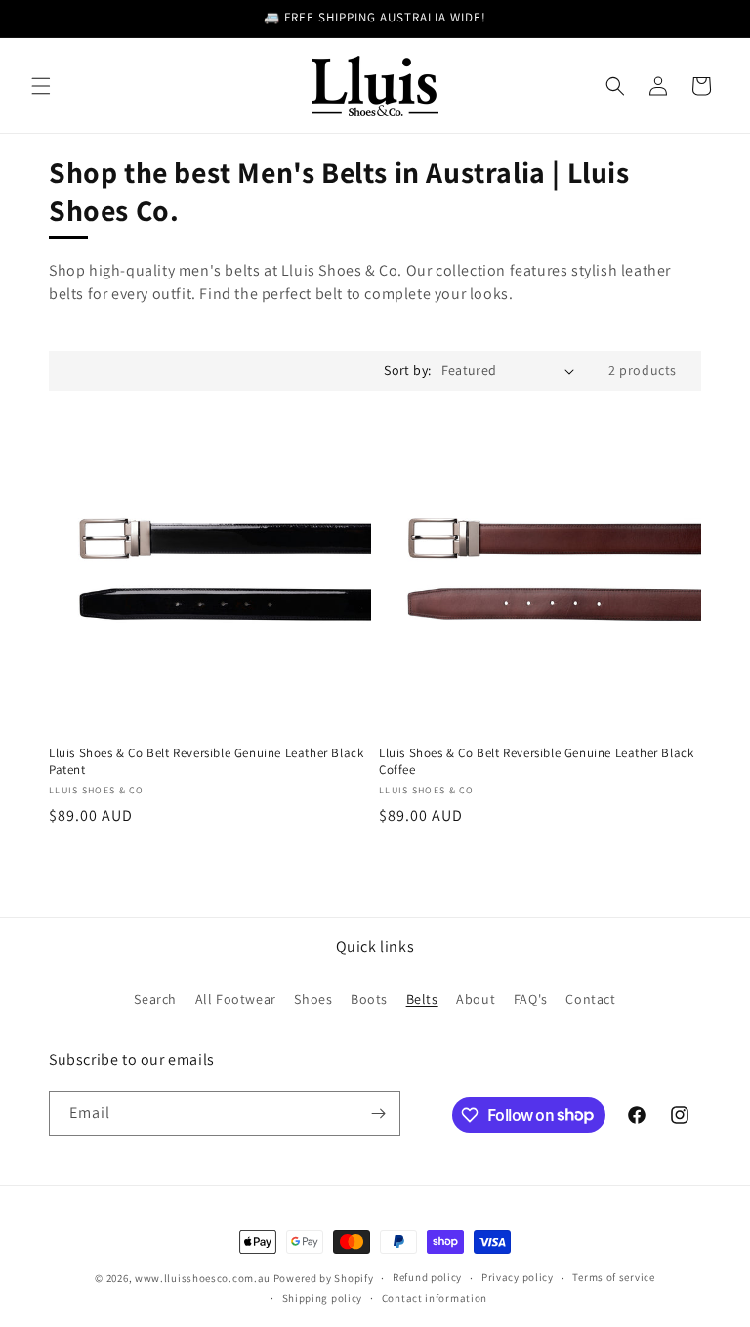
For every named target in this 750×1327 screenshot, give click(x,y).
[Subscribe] (377, 1113)
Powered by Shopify (323, 1278)
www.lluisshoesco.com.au (203, 1278)
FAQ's (531, 998)
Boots (369, 998)
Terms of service (613, 1277)
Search (155, 998)
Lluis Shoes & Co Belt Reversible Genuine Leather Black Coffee (536, 762)
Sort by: (407, 370)
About (475, 998)
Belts (422, 998)
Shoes (313, 998)
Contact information (434, 1298)
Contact (590, 998)
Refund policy (427, 1277)
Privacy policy (517, 1277)
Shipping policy (322, 1298)
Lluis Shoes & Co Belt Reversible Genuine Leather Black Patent (206, 762)
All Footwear (235, 998)
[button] (41, 85)
